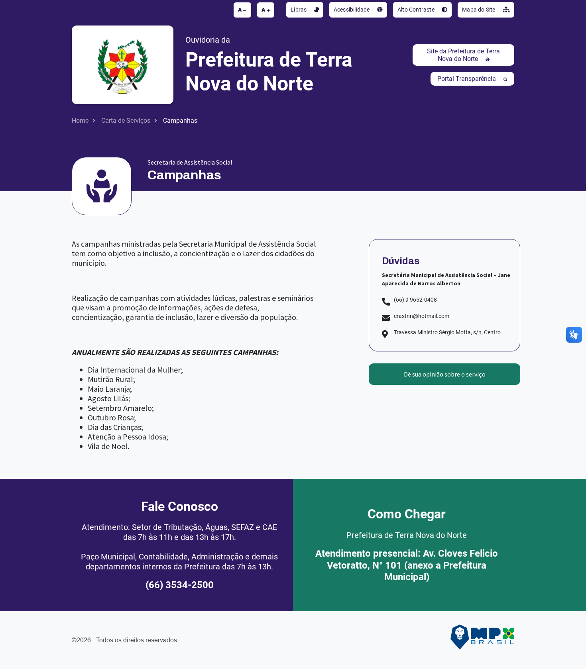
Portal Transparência (467, 78)
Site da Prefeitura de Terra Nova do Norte (463, 55)
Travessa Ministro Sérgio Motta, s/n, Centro (447, 332)
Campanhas (180, 120)
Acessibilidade (352, 9)
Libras (299, 9)
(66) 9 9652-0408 (415, 299)
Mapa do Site (479, 9)
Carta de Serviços (125, 120)
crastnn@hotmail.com (421, 316)
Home (80, 120)
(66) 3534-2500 (180, 585)
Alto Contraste (416, 9)
